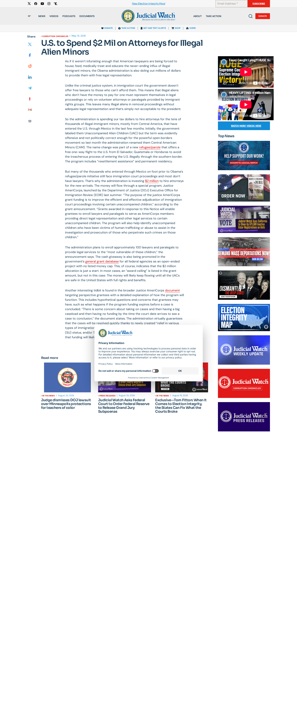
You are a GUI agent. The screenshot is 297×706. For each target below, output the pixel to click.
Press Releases (107, 396)
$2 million (152, 181)
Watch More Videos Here (246, 125)
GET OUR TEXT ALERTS (154, 28)
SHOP (177, 28)
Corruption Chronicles (55, 36)
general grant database (102, 261)
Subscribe (258, 3)
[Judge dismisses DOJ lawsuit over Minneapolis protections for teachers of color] (67, 377)
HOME (193, 28)
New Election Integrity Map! (148, 3)
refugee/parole (150, 147)
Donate (263, 16)
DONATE (108, 28)
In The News (48, 396)
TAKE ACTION (128, 28)
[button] (29, 16)
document (172, 290)
